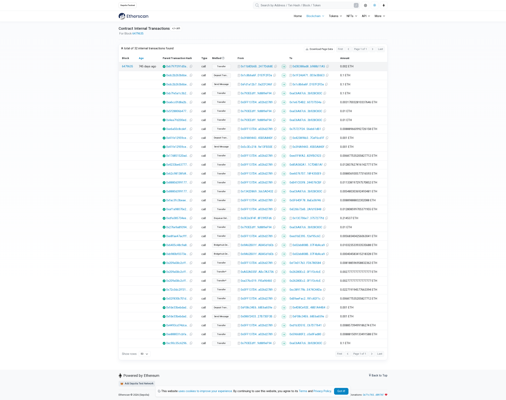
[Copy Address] (276, 66)
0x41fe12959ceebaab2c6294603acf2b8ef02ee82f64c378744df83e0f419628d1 (177, 138)
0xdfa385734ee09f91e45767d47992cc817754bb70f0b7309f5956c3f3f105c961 (177, 218)
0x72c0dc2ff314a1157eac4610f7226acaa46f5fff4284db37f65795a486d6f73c (177, 289)
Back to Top (379, 375)
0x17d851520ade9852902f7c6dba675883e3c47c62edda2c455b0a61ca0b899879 (177, 156)
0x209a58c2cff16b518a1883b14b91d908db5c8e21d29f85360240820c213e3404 (177, 263)
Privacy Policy (322, 391)
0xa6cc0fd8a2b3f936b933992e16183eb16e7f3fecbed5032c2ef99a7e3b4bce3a (177, 102)
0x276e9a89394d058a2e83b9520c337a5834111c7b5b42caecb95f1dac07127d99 (177, 227)
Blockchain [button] (314, 16)
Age (141, 58)
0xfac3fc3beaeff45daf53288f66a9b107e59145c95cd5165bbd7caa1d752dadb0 (177, 200)
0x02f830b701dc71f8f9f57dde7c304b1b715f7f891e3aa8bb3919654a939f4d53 (177, 298)
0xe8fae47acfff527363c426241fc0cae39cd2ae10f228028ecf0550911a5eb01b (177, 236)
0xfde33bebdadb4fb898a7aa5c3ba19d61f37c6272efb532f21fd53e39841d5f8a (177, 307)
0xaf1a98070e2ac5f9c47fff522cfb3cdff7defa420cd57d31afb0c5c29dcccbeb (177, 209)
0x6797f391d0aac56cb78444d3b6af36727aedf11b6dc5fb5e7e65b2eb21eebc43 (177, 66)
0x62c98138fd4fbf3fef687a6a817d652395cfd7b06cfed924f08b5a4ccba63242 (177, 173)
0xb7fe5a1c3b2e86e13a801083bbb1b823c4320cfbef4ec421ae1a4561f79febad (177, 93)
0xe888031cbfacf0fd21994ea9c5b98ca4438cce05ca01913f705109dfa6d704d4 (177, 334)
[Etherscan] (133, 16)
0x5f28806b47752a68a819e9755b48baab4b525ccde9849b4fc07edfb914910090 (177, 111)
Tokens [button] (333, 16)
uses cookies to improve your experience (205, 391)
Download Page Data (321, 49)
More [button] (378, 16)
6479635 (137, 33)
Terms (303, 391)
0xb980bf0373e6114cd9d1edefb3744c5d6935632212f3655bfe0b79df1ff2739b (177, 254)
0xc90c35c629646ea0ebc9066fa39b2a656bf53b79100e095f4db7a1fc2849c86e (177, 343)
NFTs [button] (350, 16)
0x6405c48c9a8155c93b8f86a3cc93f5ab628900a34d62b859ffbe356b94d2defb (177, 245)
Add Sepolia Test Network (138, 383)
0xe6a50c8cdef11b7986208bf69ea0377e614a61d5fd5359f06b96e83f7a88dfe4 (177, 129)
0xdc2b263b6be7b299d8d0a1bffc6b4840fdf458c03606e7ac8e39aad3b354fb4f (177, 75)
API (178, 28)
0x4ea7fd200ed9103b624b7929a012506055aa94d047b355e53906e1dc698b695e (177, 120)
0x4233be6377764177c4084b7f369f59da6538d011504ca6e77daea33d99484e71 (177, 164)
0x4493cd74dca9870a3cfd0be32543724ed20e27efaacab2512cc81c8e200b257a (177, 325)
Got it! (341, 391)
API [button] (364, 16)
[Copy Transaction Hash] (191, 66)
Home (298, 16)
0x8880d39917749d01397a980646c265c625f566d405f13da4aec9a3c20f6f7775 (177, 182)
